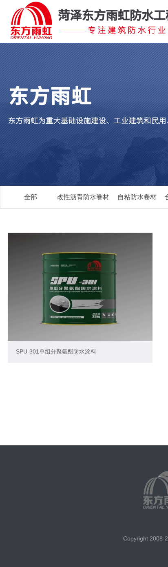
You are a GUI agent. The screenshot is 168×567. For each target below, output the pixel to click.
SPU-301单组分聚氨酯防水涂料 (56, 351)
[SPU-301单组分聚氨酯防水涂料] (80, 287)
